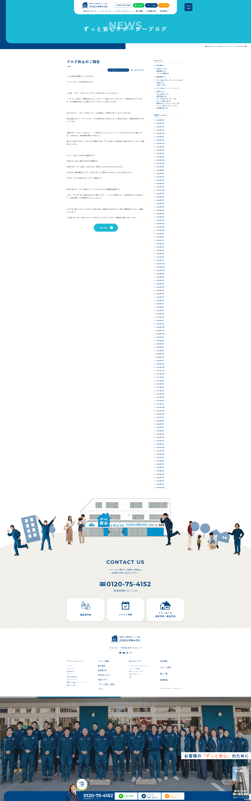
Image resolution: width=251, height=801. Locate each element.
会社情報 (164, 661)
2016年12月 (160, 407)
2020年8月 (160, 277)
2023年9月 (160, 167)
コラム (100, 689)
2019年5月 (160, 310)
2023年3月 (160, 183)
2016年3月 (160, 437)
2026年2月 (160, 130)
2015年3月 (160, 477)
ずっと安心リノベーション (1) (167, 88)
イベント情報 (103, 661)
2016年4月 (160, 434)
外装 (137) (160, 82)
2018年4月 (160, 354)
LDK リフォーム (72, 680)
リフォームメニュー (75, 661)
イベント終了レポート (164, 105)
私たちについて (135, 661)
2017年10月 (160, 374)
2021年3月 (160, 253)
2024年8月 (160, 147)
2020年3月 (160, 290)
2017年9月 (160, 377)
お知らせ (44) (161, 69)
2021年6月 (160, 243)
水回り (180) (161, 85)
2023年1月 (160, 187)
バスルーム (70, 669)
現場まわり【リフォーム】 (166, 103)
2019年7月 (160, 304)
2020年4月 (160, 287)
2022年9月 (160, 193)
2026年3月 (160, 126)
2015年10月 (160, 454)
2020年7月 (160, 280)
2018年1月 (160, 364)
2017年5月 (160, 390)
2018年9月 (160, 337)
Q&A (130, 677)
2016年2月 (160, 441)
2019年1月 (160, 324)
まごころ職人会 (162, 101)
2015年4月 (160, 474)
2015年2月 (160, 481)
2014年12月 (160, 487)
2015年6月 (160, 467)
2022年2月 (160, 217)
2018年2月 (160, 360)
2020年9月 (160, 273)
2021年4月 (160, 250)
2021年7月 (160, 240)
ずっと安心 (160, 94)
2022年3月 (160, 213)
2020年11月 (160, 267)
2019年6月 (160, 307)
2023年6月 (160, 173)
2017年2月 (160, 400)
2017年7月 (160, 384)
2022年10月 (160, 190)
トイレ (69, 674)
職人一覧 (164, 673)
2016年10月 (160, 414)
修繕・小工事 (71, 685)
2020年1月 (160, 294)
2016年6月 (160, 427)
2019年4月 (160, 314)
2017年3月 (160, 397)
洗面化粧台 (70, 671)
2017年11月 (160, 370)
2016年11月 (160, 410)
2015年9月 (160, 457)
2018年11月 (160, 330)
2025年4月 (160, 140)
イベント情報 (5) (162, 73)
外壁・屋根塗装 (72, 677)
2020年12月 (160, 263)
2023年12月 (160, 160)
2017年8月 (160, 380)
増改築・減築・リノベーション (77, 682)
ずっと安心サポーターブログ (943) (169, 80)
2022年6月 (160, 203)
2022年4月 (160, 210)
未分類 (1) (160, 65)
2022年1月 (160, 220)
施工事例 (101, 665)
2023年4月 (160, 180)
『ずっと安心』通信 (106, 684)
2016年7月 (160, 424)
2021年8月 (160, 237)
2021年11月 (160, 227)
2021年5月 (160, 247)
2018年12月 (160, 327)
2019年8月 (160, 300)
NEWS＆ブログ (104, 675)
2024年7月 (160, 150)
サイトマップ (178, 688)
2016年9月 (160, 417)
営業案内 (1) (160, 77)
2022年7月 (160, 200)
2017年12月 (160, 367)
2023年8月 (160, 170)
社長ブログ (102, 679)
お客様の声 (160, 108)
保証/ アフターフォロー (137, 671)
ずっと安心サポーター (164, 98)
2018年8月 (160, 340)
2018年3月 (160, 357)
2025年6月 (160, 136)
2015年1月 (160, 484)
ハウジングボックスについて (138, 666)
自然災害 (159, 96)
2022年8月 (160, 197)
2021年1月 (160, 260)
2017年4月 (160, 394)
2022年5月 (160, 207)
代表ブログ (160, 91)
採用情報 (164, 680)
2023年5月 (160, 177)
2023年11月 (160, 163)
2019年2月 (160, 320)
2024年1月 (160, 157)
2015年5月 (160, 471)
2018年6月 (160, 347)
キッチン (69, 666)
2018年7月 (160, 344)
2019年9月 (160, 297)
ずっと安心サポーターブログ (118, 70)
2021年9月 (160, 233)
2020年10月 (160, 270)
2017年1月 (160, 404)
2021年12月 (160, 223)
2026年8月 (160, 120)
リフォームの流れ (135, 669)
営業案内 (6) (161, 71)
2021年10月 (160, 230)
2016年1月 (160, 444)
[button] (248, 768)
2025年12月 (160, 133)
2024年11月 (160, 143)
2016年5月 (160, 430)
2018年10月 (160, 334)
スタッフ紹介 (165, 667)
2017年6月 (160, 387)
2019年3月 (160, 317)
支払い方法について (135, 674)
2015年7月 (160, 464)
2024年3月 (160, 153)
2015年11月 (160, 451)
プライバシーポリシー (166, 688)
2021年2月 (160, 257)
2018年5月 (160, 350)
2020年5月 (160, 283)
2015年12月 (160, 447)
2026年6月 (160, 123)
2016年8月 (160, 420)
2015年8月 (160, 461)
